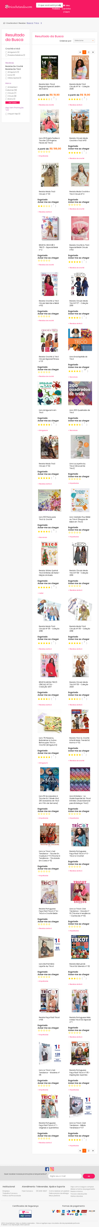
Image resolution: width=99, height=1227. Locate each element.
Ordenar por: (66, 41)
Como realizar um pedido (59, 1191)
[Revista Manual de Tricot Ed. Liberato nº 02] (80, 947)
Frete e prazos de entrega (59, 1193)
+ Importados (43, 156)
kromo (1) (11, 99)
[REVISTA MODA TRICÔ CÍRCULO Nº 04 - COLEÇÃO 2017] (49, 665)
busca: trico (33, 23)
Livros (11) (11, 75)
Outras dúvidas (77, 1196)
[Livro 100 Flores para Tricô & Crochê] (49, 500)
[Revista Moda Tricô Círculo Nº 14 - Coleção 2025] (80, 67)
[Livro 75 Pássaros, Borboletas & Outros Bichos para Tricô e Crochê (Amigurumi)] (49, 721)
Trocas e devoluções (79, 1194)
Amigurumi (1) (13, 72)
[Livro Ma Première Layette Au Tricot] (49, 947)
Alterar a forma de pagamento (83, 1189)
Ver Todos (12, 102)
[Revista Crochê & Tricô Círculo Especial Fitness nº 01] (49, 339)
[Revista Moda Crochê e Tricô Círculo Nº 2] (80, 174)
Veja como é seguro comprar (82, 1187)
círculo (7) (12, 93)
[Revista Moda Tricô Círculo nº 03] (49, 174)
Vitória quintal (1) (14, 78)
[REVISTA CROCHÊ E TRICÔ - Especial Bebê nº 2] (49, 228)
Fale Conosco (27, 1191)
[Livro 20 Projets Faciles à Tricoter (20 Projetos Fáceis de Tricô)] (49, 121)
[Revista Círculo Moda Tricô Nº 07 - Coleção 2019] (80, 284)
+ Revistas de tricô (75, 105)
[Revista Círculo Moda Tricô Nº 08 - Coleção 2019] (80, 553)
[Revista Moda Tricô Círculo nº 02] (49, 446)
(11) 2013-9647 (41, 1191)
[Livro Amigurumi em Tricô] (49, 393)
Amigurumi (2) (13, 52)
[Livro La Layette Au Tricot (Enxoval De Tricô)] (80, 446)
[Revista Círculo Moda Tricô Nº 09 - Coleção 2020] (80, 665)
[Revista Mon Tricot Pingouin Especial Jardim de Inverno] (49, 67)
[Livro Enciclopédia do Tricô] (80, 339)
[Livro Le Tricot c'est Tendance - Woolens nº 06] (49, 1053)
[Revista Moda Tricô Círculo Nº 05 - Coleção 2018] (49, 609)
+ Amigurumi (43, 430)
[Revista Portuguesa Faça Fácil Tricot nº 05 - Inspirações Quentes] (80, 1053)
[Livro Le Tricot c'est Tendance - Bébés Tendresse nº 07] (80, 1106)
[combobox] (84, 41)
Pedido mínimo (77, 1191)
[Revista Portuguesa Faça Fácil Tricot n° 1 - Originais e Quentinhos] (49, 1106)
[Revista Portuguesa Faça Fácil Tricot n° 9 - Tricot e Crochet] (80, 834)
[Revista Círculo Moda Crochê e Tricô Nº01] (80, 121)
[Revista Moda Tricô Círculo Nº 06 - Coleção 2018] (80, 609)
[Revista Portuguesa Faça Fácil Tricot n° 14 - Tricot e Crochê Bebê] (49, 891)
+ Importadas (43, 1035)
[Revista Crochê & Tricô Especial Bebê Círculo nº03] (80, 228)
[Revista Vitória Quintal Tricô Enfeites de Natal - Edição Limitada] (49, 553)
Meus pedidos (54, 1196)
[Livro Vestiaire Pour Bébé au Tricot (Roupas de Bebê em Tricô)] (80, 500)
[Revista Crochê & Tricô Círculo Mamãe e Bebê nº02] (49, 284)
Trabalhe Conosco (10, 1193)
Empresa (6, 1191)
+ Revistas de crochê (46, 105)
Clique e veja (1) (14, 114)
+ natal (40, 593)
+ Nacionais (72, 377)
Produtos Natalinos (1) (16, 55)
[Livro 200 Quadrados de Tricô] (80, 393)
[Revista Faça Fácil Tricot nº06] (49, 1000)
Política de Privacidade (12, 1196)
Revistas (22, 23)
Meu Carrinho (66, 8)
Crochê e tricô (11, 23)
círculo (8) (12, 96)
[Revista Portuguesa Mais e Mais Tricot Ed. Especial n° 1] (80, 1000)
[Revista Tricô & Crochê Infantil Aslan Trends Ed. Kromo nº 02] (80, 721)
